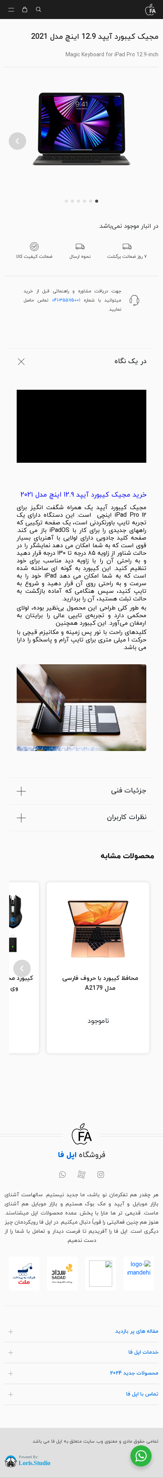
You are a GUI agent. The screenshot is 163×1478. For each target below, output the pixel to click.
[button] (17, 141)
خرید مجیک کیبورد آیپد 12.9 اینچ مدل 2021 (83, 495)
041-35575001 (66, 300)
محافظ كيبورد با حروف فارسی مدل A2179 (100, 983)
